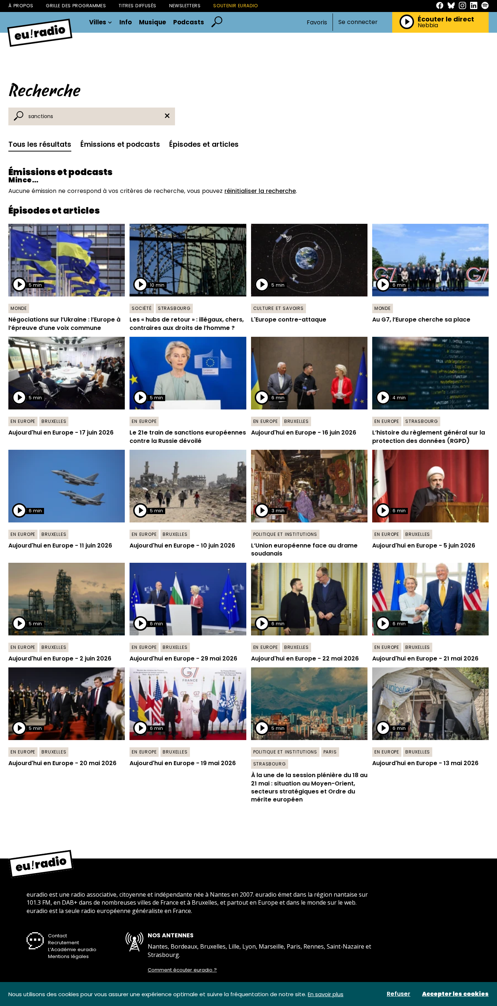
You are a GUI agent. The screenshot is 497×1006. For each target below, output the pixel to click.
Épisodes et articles (204, 144)
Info (125, 22)
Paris (330, 752)
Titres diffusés (137, 6)
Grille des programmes (76, 6)
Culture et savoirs (278, 308)
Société (142, 308)
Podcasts (188, 22)
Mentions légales (68, 956)
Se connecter (358, 22)
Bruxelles (53, 421)
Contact (57, 935)
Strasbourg (174, 308)
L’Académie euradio (72, 949)
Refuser (398, 994)
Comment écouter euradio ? (182, 970)
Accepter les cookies (455, 994)
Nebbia (428, 25)
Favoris (317, 22)
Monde (19, 308)
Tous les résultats (39, 144)
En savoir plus (325, 994)
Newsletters (185, 6)
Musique (152, 22)
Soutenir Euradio (235, 6)
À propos (20, 6)
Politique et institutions (285, 534)
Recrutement (63, 942)
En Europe (23, 421)
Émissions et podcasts (120, 144)
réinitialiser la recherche (260, 191)
